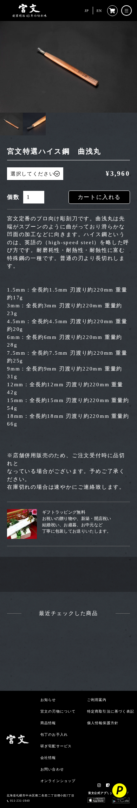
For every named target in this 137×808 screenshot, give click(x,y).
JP (87, 10)
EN (99, 10)
